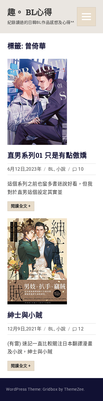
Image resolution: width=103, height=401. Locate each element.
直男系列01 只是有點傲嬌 (47, 155)
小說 (61, 169)
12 (81, 329)
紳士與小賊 (25, 315)
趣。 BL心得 (29, 12)
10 (81, 169)
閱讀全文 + (21, 206)
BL (51, 169)
